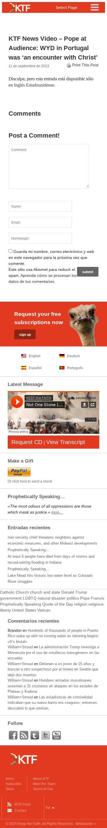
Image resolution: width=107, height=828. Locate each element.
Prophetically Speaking (20, 604)
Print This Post (85, 65)
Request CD (26, 442)
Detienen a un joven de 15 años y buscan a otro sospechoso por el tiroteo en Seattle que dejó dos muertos (53, 669)
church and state (45, 592)
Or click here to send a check (30, 481)
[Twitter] (45, 735)
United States (24, 610)
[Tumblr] (34, 735)
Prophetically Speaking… (28, 550)
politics (73, 598)
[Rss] (24, 735)
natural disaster (52, 598)
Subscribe (13, 784)
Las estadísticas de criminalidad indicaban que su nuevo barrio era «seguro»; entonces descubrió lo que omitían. (52, 702)
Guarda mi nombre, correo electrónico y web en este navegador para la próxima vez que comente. (51, 257)
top (48, 807)
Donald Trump (74, 592)
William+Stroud (20, 647)
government (11, 598)
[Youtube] (56, 735)
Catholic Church (14, 592)
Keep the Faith (29, 824)
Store (10, 789)
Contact (21, 811)
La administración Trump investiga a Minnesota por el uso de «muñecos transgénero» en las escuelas (53, 652)
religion (80, 604)
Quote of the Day (57, 604)
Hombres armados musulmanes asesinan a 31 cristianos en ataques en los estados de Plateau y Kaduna (53, 686)
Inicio (10, 779)
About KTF (41, 779)
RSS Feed (23, 804)
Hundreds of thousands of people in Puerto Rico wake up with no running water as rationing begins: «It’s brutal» (53, 636)
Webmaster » (85, 824)
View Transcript (65, 442)
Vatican (44, 610)
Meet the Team (44, 784)
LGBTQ (30, 598)
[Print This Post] (68, 65)
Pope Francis (92, 598)
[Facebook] (13, 735)
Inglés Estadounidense (34, 85)
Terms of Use (43, 789)
